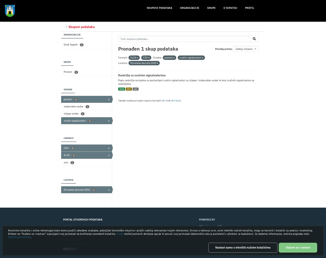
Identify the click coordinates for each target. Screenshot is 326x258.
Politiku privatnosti (19, 237)
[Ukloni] (137, 57)
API (164, 100)
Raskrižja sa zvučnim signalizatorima (142, 75)
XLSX (121, 89)
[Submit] (254, 39)
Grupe (211, 8)
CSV (129, 89)
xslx (135, 89)
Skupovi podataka (159, 8)
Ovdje (120, 234)
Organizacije (189, 8)
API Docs (175, 100)
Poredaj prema (223, 49)
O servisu (230, 8)
